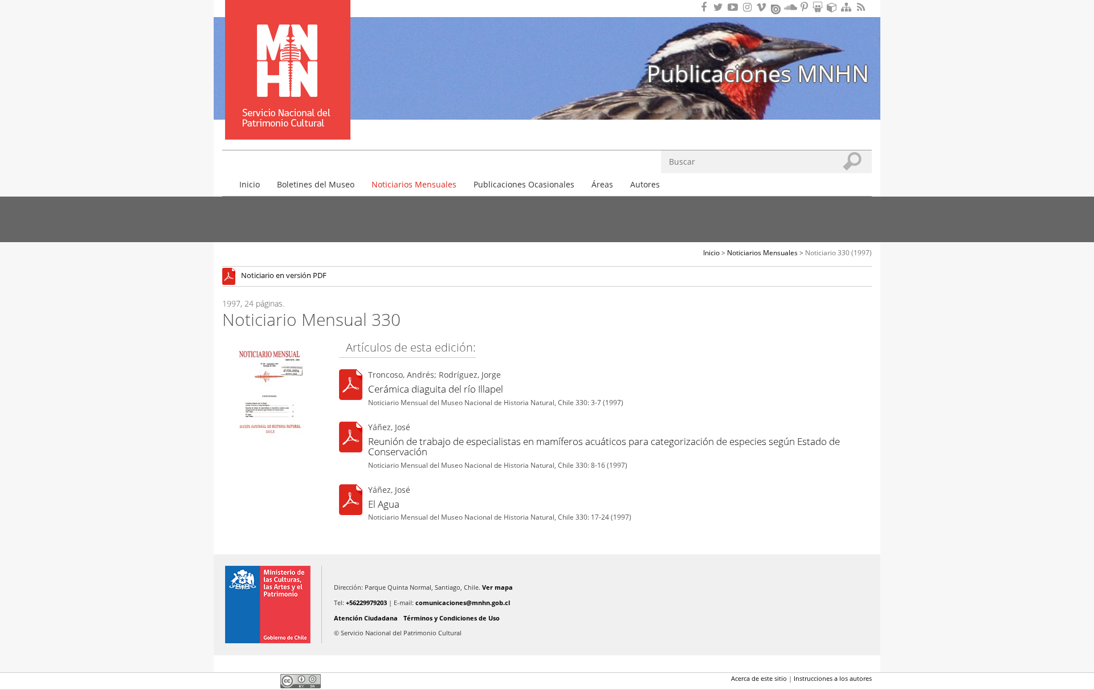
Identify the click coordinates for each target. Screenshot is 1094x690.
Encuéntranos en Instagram (749, 7)
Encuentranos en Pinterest (805, 7)
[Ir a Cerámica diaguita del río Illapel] (350, 386)
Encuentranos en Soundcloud (791, 7)
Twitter (248, 681)
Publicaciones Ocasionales (523, 184)
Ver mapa (497, 587)
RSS (862, 7)
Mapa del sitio (848, 7)
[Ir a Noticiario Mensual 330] (231, 276)
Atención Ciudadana (366, 618)
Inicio (249, 184)
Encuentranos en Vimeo (763, 7)
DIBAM (286, 119)
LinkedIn (268, 681)
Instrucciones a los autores (833, 678)
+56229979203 (366, 602)
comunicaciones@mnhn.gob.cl (462, 602)
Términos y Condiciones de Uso (451, 618)
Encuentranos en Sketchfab (833, 7)
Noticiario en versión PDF (283, 276)
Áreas (602, 184)
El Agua (383, 504)
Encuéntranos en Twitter (720, 7)
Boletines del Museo (315, 184)
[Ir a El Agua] (350, 501)
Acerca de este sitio (759, 678)
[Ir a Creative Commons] (300, 680)
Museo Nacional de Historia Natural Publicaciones (287, 53)
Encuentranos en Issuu (776, 8)
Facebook (229, 681)
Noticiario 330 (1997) (838, 253)
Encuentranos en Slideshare (819, 7)
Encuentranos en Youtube (734, 7)
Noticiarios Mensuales (414, 184)
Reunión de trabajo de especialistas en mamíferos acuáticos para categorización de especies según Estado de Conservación (604, 446)
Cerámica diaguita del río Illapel (435, 388)
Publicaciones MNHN (758, 73)
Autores (645, 184)
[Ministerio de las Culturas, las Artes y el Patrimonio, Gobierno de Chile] (268, 604)
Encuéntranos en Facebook (706, 7)
